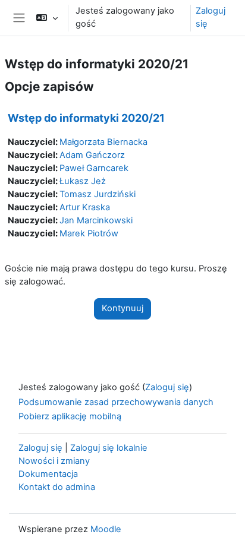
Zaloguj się (210, 17)
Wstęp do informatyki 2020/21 (86, 118)
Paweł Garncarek (93, 168)
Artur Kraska (84, 207)
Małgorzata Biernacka (103, 142)
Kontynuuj (122, 308)
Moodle (105, 529)
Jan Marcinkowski (96, 220)
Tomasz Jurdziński (97, 194)
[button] (47, 18)
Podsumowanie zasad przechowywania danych (115, 402)
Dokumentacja (48, 474)
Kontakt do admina (56, 487)
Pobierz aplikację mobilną (69, 416)
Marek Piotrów (88, 233)
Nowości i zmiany (54, 461)
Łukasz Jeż (82, 181)
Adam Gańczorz (92, 155)
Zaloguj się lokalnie (108, 447)
